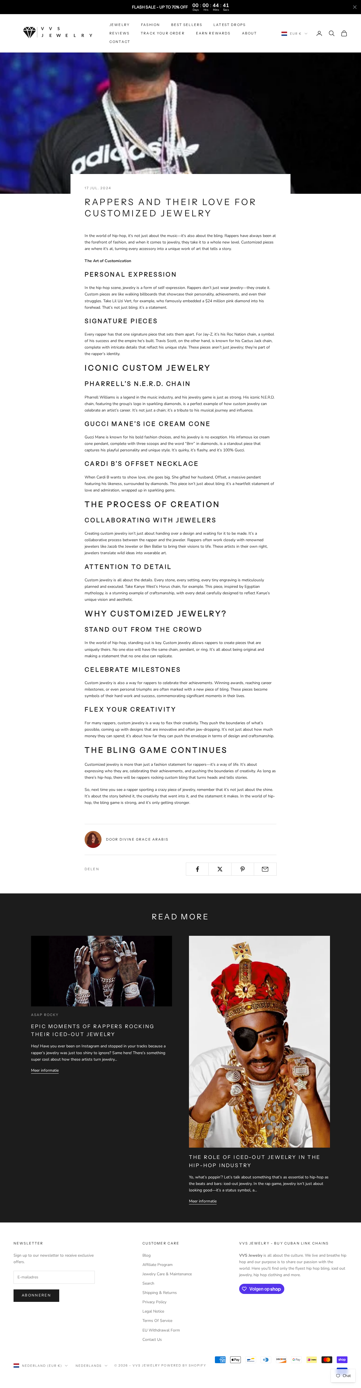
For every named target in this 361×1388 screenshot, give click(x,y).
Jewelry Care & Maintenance (167, 1274)
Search (148, 1283)
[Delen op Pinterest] (243, 869)
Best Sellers (186, 25)
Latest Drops (229, 25)
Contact (119, 42)
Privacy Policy (154, 1302)
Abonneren (36, 1295)
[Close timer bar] (354, 7)
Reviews (119, 33)
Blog (146, 1255)
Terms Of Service (157, 1320)
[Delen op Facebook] (197, 869)
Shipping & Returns (159, 1292)
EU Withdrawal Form (161, 1330)
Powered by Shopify (183, 1365)
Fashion (150, 25)
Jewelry (119, 25)
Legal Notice (153, 1311)
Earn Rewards (213, 33)
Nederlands (89, 1366)
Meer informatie (45, 1070)
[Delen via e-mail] (265, 869)
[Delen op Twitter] (220, 869)
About (249, 33)
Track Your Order (163, 33)
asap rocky (45, 1015)
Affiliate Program (157, 1264)
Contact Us (152, 1339)
